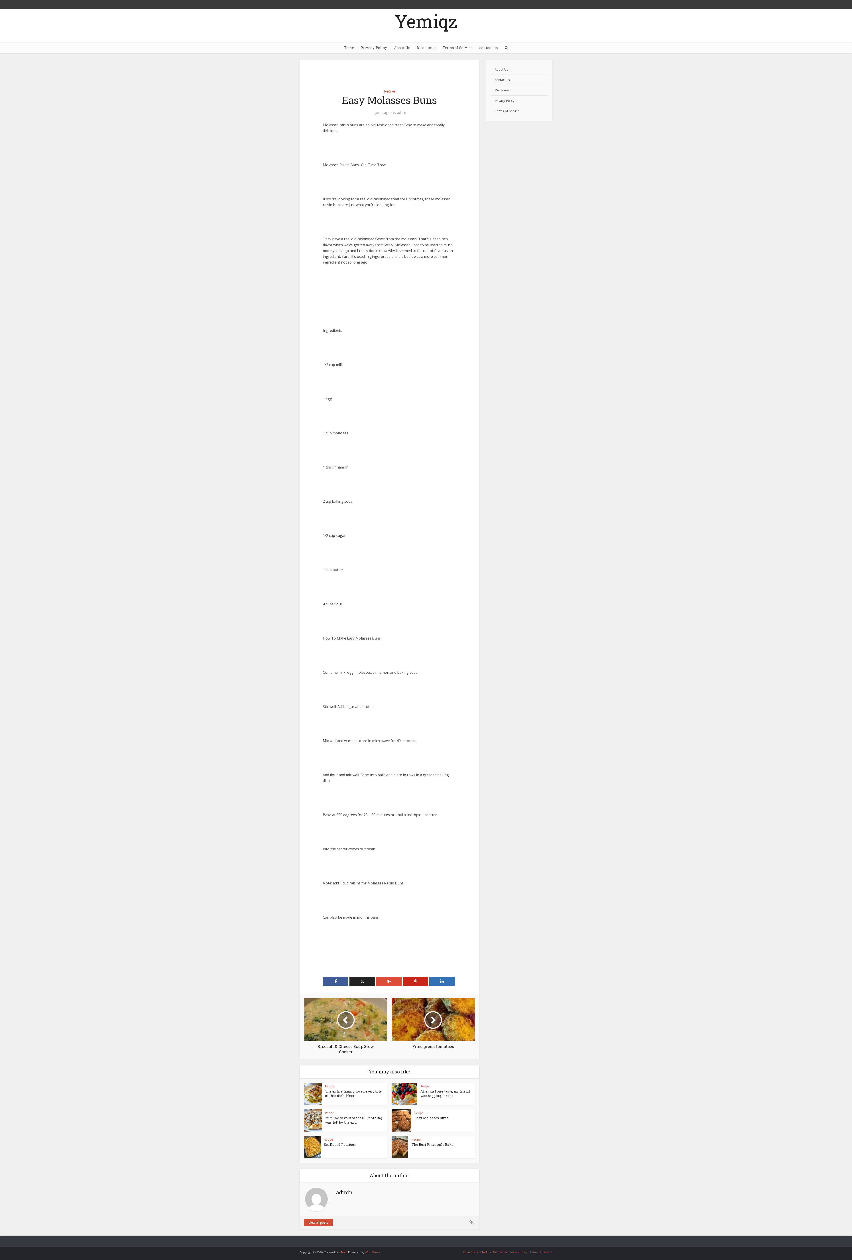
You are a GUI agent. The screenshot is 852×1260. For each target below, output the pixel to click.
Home (348, 47)
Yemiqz (426, 21)
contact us (488, 47)
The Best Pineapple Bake (432, 1144)
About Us (402, 47)
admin (401, 113)
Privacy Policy (374, 47)
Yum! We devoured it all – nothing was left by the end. (353, 1120)
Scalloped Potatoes (340, 1144)
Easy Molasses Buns (431, 1118)
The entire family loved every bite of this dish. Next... (353, 1093)
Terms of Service (458, 47)
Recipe (389, 91)
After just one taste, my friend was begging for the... (445, 1093)
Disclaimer (426, 47)
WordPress (372, 1252)
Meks (343, 1252)
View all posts (318, 1222)
